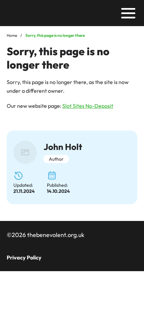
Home (12, 35)
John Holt (63, 146)
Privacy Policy (24, 257)
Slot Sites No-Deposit (87, 105)
